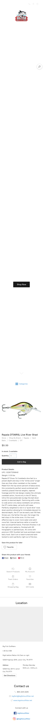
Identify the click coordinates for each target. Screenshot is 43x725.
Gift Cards (30, 587)
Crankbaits (13, 440)
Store (4, 438)
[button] (9, 547)
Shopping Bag (13, 587)
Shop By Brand (15, 438)
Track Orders (13, 579)
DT (21, 440)
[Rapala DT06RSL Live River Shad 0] (21, 410)
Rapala (26, 438)
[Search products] (39, 66)
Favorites (30, 579)
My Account (30, 572)
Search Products (13, 572)
